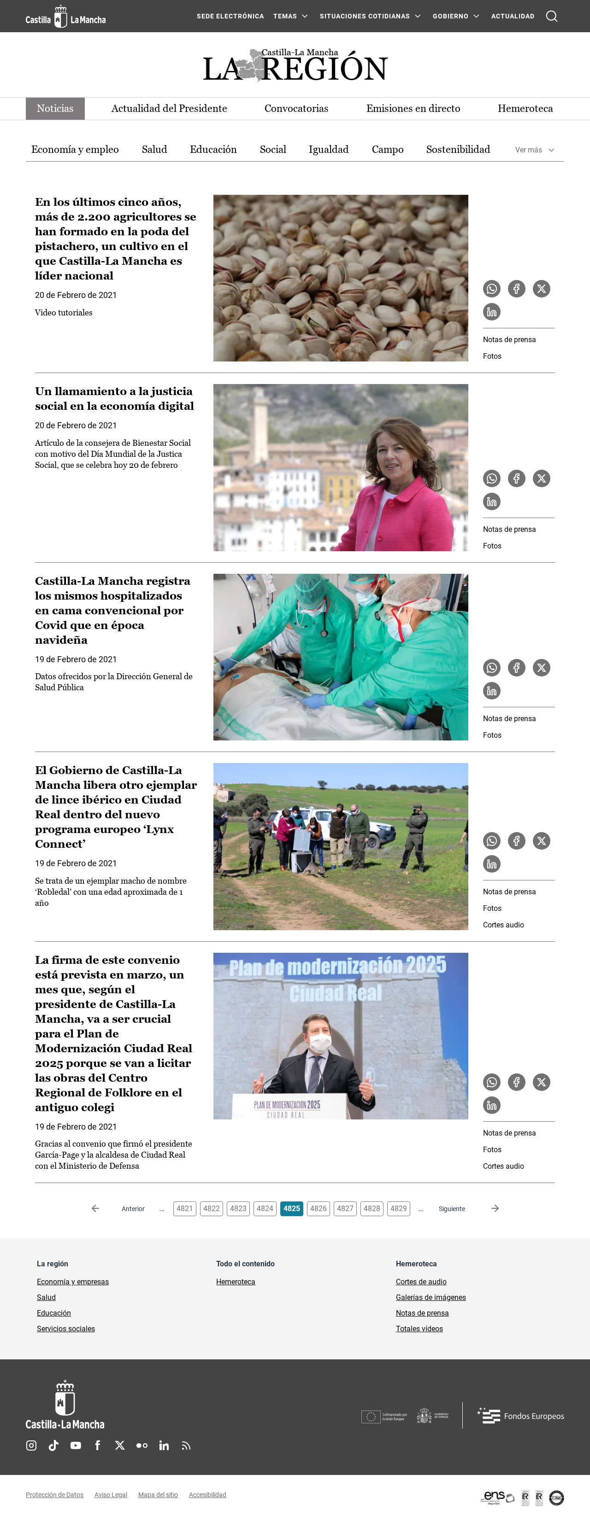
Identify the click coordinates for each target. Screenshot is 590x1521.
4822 (211, 1208)
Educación (213, 149)
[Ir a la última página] (488, 1208)
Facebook (98, 1445)
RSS (186, 1445)
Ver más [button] (528, 150)
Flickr (142, 1445)
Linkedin (164, 1445)
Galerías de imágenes (431, 1297)
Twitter (120, 1445)
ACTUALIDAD (513, 16)
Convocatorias (297, 108)
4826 (318, 1208)
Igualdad (329, 149)
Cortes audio (503, 925)
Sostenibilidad (458, 149)
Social (273, 149)
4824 (265, 1208)
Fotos (492, 356)
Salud (154, 149)
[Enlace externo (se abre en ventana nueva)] (521, 1498)
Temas (285, 16)
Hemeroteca (525, 108)
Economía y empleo (75, 149)
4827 (345, 1208)
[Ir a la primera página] (103, 1208)
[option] (75, 150)
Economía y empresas (73, 1281)
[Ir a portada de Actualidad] (295, 68)
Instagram (31, 1445)
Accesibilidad (207, 1494)
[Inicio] (151, 1404)
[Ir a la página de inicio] (66, 16)
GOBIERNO (451, 16)
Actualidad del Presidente (169, 108)
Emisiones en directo (413, 108)
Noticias (55, 108)
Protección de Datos (54, 1494)
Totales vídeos (419, 1328)
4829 (398, 1208)
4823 (238, 1208)
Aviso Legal (110, 1494)
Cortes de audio (421, 1281)
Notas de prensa (509, 339)
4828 (372, 1208)
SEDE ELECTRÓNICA (230, 16)
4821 (185, 1208)
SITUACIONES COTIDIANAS (365, 16)
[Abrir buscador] (551, 16)
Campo (388, 149)
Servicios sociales (66, 1328)
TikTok (53, 1445)
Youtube (76, 1445)
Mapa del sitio (158, 1494)
